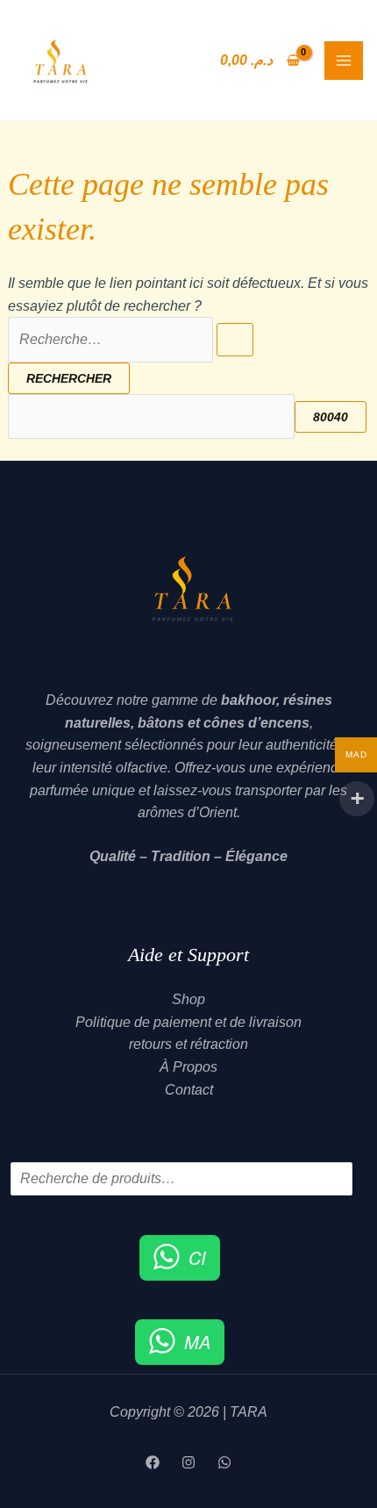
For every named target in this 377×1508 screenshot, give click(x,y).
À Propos (188, 1066)
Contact (189, 1089)
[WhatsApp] (224, 1462)
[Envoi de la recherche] (235, 339)
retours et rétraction (188, 1044)
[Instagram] (188, 1462)
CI (197, 1257)
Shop (188, 999)
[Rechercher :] (130, 339)
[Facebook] (153, 1462)
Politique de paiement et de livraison (188, 1022)
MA (197, 1341)
